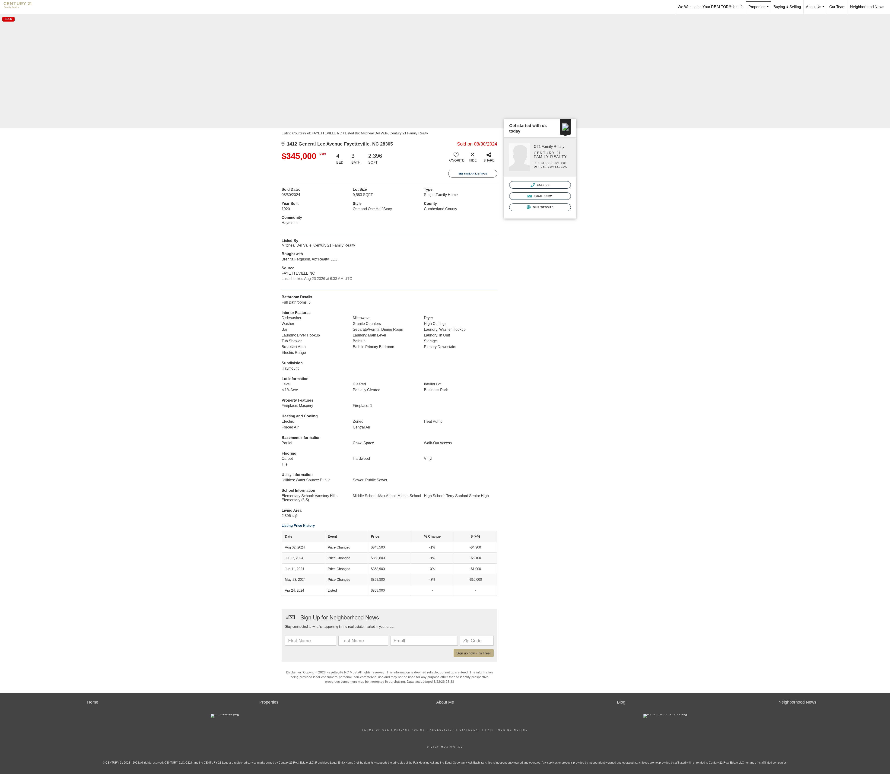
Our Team (837, 7)
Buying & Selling (787, 7)
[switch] (456, 159)
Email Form (542, 196)
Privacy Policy (409, 730)
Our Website (542, 207)
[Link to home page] (20, 7)
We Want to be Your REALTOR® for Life (711, 7)
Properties (759, 9)
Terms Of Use (376, 730)
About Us (816, 9)
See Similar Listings (472, 173)
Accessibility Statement (455, 730)
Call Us (543, 185)
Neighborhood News (867, 7)
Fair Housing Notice (506, 730)
